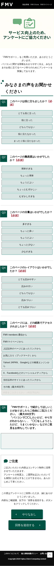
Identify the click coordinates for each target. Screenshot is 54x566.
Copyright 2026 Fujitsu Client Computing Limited (27, 559)
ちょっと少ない (27, 245)
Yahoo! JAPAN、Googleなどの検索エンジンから (26, 364)
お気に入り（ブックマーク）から (19, 355)
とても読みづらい (27, 307)
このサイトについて (11, 554)
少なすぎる (27, 251)
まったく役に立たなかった (27, 141)
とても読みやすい (27, 279)
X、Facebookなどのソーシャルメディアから (25, 373)
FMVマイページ (46, 4)
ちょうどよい (27, 182)
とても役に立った (27, 113)
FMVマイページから (13, 341)
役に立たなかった (27, 134)
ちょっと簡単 (27, 175)
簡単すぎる (27, 168)
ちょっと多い (27, 231)
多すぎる (27, 224)
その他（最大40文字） (14, 387)
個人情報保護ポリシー (29, 554)
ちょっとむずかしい (27, 189)
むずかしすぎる (27, 196)
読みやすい (27, 286)
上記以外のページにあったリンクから (22, 348)
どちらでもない (27, 127)
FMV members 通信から (15, 335)
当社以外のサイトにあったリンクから (22, 380)
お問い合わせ (45, 554)
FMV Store (34, 4)
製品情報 (25, 4)
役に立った (27, 120)
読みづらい (27, 300)
